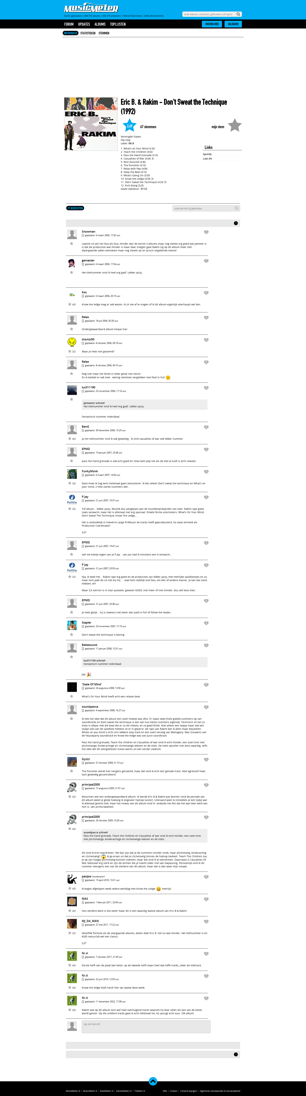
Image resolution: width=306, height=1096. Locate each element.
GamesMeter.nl (124, 1090)
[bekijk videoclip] (153, 158)
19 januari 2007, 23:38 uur (109, 452)
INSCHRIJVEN (212, 24)
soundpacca (90, 707)
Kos (84, 292)
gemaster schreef (94, 403)
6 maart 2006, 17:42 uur (108, 235)
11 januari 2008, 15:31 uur (109, 648)
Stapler (86, 622)
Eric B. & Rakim (139, 102)
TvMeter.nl (139, 1090)
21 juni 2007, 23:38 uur (107, 604)
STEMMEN (104, 33)
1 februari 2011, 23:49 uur (109, 902)
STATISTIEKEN (87, 33)
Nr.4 (85, 953)
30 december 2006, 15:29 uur (111, 430)
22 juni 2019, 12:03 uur (107, 979)
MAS (85, 899)
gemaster (88, 260)
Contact (173, 1090)
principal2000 (91, 784)
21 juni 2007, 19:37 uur (107, 500)
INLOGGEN (233, 24)
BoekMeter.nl (106, 1090)
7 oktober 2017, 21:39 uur (109, 956)
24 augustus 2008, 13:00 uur (110, 688)
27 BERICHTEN (75, 208)
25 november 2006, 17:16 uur (111, 391)
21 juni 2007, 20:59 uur (107, 568)
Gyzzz (86, 759)
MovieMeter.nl (73, 1090)
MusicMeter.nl (90, 1090)
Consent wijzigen (188, 1090)
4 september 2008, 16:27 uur (110, 710)
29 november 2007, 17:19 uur (111, 626)
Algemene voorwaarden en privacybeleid (220, 1090)
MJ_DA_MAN (90, 921)
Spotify (207, 154)
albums (100, 24)
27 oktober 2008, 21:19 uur (110, 762)
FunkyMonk (90, 471)
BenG (85, 427)
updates (84, 24)
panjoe (86, 876)
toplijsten (118, 24)
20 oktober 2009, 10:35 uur (110, 820)
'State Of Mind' (92, 684)
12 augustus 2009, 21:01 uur (110, 788)
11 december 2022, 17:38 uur (111, 1001)
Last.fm (207, 158)
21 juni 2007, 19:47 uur (107, 546)
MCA (131, 143)
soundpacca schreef (96, 832)
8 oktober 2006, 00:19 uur (109, 365)
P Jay (85, 497)
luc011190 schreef (94, 660)
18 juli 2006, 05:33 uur (107, 320)
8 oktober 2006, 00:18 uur (109, 343)
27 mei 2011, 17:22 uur (107, 924)
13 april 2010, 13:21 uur (108, 880)
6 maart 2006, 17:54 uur (108, 264)
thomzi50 (88, 339)
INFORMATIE (70, 33)
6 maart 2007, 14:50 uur (108, 474)
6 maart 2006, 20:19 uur (108, 296)
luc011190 (88, 387)
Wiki (165, 1090)
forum (68, 24)
